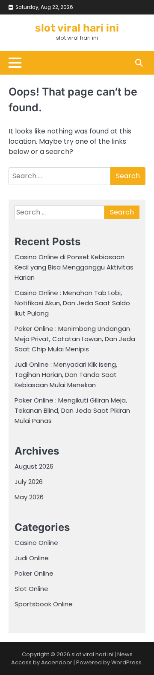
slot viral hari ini (77, 28)
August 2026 (34, 466)
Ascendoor (56, 662)
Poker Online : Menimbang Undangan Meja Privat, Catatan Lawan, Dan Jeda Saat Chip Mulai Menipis (75, 338)
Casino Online (36, 542)
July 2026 (29, 481)
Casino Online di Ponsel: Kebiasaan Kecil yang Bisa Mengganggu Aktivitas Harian (74, 267)
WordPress (126, 662)
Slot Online (31, 588)
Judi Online (32, 557)
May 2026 (29, 496)
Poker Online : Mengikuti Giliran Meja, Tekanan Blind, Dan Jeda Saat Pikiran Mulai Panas (72, 410)
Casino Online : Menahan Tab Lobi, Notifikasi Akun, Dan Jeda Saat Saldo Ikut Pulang (72, 303)
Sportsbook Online (44, 604)
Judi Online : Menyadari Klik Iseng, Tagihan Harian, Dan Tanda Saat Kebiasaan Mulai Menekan (66, 374)
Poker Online (34, 573)
